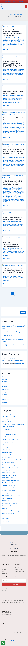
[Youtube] (21, 632)
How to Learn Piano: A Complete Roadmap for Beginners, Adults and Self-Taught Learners (12, 32)
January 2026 (5, 392)
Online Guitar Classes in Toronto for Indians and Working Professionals (11, 244)
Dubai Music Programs (16, 39)
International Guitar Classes (17, 40)
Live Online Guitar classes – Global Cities (12, 460)
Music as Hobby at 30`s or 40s (17, 130)
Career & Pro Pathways (12, 70)
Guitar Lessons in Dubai (16, 358)
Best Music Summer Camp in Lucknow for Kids (13, 92)
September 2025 (6, 399)
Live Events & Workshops (8, 457)
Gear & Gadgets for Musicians (15, 98)
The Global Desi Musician (8, 513)
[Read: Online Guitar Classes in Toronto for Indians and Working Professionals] (14, 238)
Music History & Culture (8, 470)
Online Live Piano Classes (9, 41)
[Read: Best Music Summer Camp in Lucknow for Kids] (14, 87)
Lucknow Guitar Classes (8, 462)
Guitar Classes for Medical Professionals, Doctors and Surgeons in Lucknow (12, 183)
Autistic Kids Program (15, 95)
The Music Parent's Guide (16, 44)
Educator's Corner (12, 71)
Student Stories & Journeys (9, 200)
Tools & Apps (6, 45)
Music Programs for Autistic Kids (10, 480)
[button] (26, 6)
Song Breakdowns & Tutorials (12, 101)
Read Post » (6, 49)
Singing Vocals (6, 75)
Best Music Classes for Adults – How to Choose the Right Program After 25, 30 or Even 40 (13, 152)
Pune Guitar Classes (7, 498)
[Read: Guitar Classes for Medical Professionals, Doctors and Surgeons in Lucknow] (14, 176)
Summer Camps (16, 102)
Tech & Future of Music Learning (10, 511)
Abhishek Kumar (15, 640)
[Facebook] (18, 632)
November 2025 (6, 397)
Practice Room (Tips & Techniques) (11, 43)
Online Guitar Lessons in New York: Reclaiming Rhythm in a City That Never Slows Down (13, 270)
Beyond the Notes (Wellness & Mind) (11, 419)
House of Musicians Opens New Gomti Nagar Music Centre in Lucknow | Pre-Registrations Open (14, 326)
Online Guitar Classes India (17, 165)
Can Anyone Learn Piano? (8, 335)
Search (3, 309)
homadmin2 (5, 358)
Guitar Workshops (12, 224)
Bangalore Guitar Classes (16, 187)
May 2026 (4, 381)
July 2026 (4, 376)
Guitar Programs (13, 252)
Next (14, 296)
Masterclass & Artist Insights (10, 164)
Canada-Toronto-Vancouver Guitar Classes (13, 424)
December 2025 (6, 394)
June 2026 (4, 379)
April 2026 (4, 384)
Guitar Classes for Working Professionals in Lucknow (12, 218)
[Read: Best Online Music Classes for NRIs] (14, 113)
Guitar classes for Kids (15, 161)
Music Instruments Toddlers (9, 475)
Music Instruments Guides (9, 131)
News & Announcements (8, 485)
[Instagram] (15, 632)
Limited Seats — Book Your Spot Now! (14, 1)
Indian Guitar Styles (13, 127)
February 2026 (5, 389)
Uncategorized (14, 201)
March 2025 (5, 402)
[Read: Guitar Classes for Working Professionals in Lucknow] (14, 213)
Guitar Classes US (14, 73)
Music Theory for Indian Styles (10, 483)
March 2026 (5, 387)
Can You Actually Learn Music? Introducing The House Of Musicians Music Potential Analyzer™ (12, 64)
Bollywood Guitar (10, 158)
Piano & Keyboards (19, 41)
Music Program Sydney (8, 99)
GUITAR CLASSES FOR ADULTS (10, 189)
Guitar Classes (11, 160)
